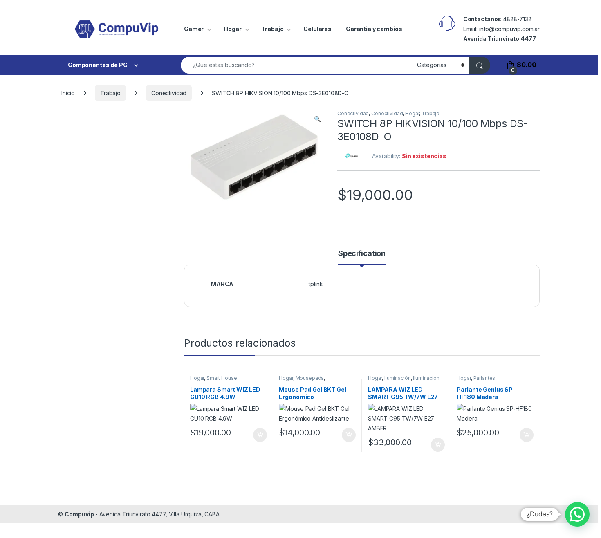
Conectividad (168, 93)
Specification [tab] (362, 254)
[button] (317, 119)
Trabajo (272, 28)
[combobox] (297, 65)
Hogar (232, 28)
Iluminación (397, 378)
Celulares (317, 28)
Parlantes (484, 378)
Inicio (68, 93)
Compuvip (79, 514)
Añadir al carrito (258, 435)
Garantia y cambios (374, 28)
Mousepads (310, 378)
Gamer (194, 28)
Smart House (221, 378)
